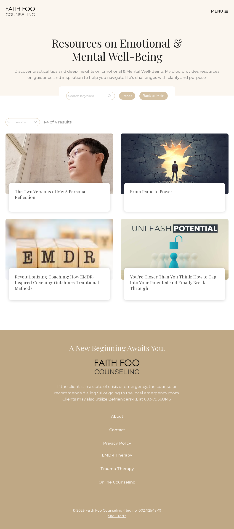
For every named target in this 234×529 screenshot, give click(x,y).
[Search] (109, 96)
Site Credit (117, 516)
